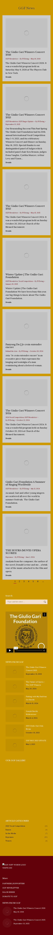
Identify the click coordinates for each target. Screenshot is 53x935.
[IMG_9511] (20, 769)
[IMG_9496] (39, 769)
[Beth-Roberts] (39, 798)
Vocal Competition (26, 281)
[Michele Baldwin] (20, 807)
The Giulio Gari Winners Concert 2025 (36, 668)
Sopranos (9, 557)
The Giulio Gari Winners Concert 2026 (29, 908)
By (24, 59)
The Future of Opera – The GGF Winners (35, 683)
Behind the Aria (11, 351)
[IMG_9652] (20, 788)
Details (8, 77)
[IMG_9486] (10, 779)
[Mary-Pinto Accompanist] (10, 798)
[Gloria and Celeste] (29, 779)
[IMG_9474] (20, 779)
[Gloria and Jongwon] (10, 788)
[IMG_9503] (10, 769)
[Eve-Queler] (29, 798)
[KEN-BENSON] (29, 788)
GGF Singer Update (26, 121)
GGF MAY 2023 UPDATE (36, 740)
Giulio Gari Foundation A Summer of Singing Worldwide (25, 483)
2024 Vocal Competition (15, 417)
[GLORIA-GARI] (10, 807)
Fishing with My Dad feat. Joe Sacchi (36, 698)
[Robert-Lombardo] (20, 798)
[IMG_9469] (39, 779)
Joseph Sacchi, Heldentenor (32, 712)
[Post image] (15, 672)
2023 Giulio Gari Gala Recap (34, 727)
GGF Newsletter (12, 59)
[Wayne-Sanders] (39, 788)
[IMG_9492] (29, 769)
